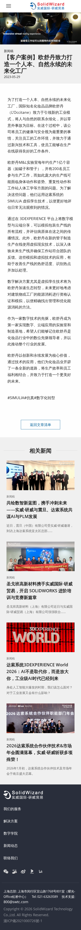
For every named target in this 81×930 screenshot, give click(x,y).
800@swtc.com (16, 901)
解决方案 (11, 821)
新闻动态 (11, 845)
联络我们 (11, 858)
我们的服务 (12, 808)
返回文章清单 (40, 424)
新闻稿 (8, 51)
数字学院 (11, 833)
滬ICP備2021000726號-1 (23, 920)
